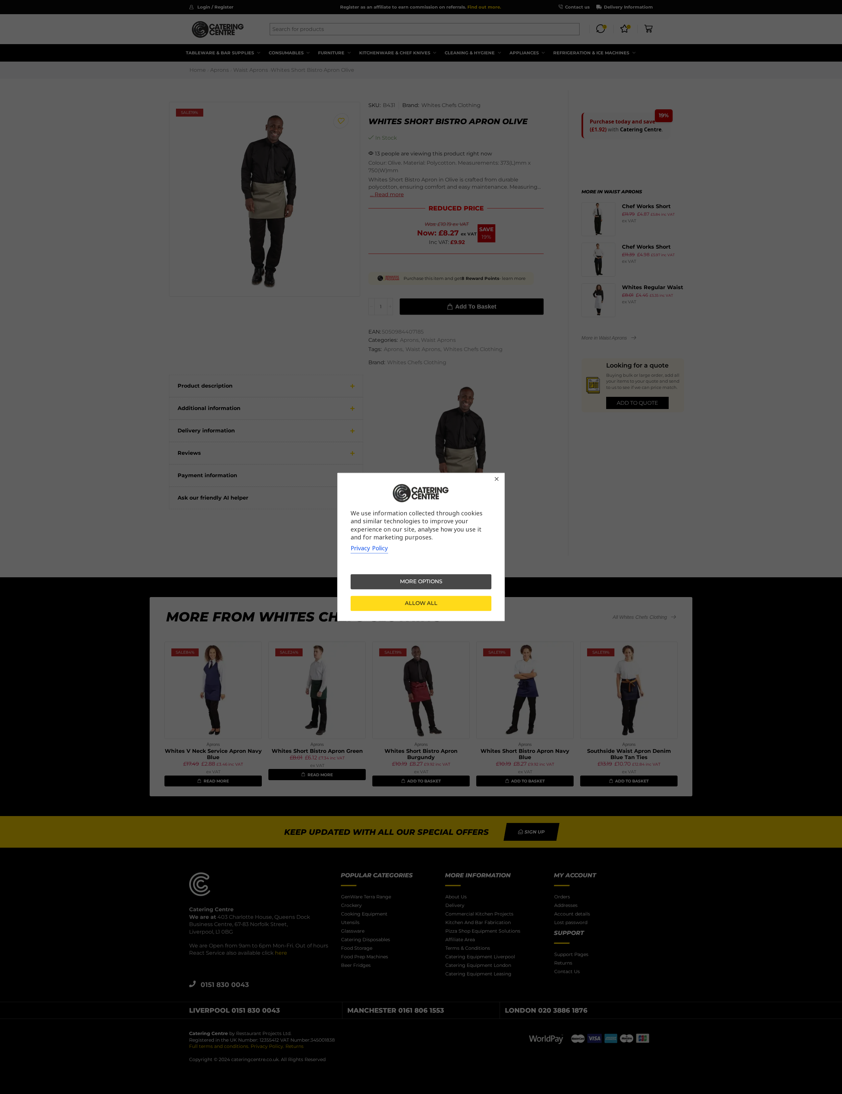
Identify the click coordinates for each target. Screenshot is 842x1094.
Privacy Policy (369, 548)
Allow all (421, 603)
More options (421, 582)
